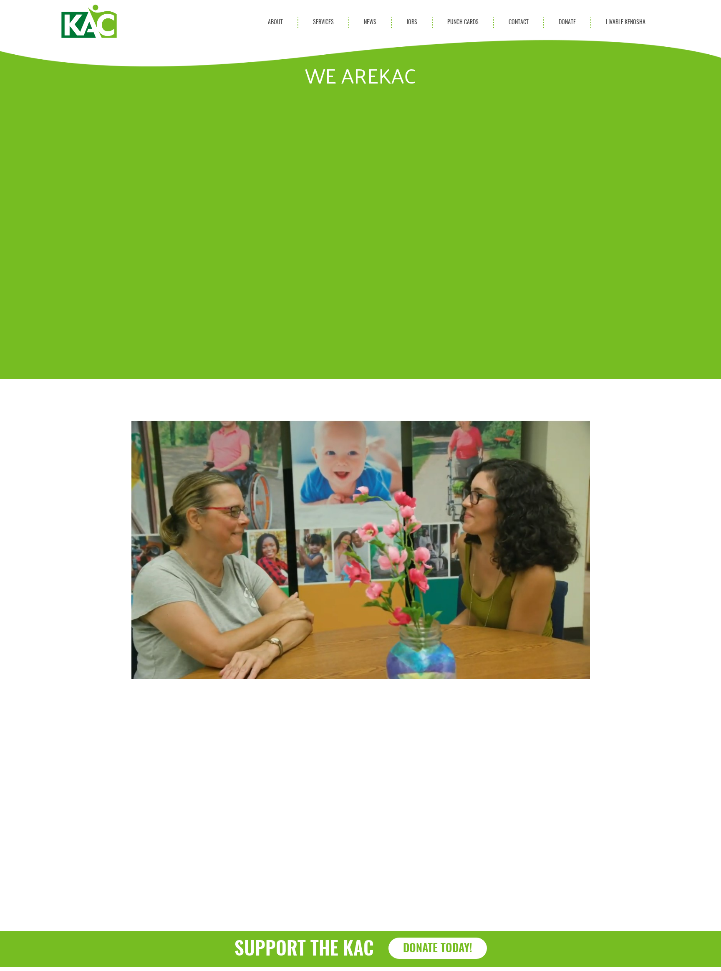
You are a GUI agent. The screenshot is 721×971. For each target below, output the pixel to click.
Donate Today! (437, 948)
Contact (519, 22)
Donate (567, 22)
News (370, 22)
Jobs (411, 22)
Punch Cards (463, 22)
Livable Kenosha (625, 22)
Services (323, 22)
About (275, 22)
